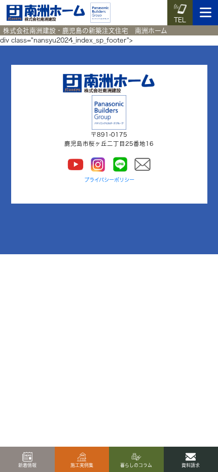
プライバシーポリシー (109, 179)
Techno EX (76, 282)
